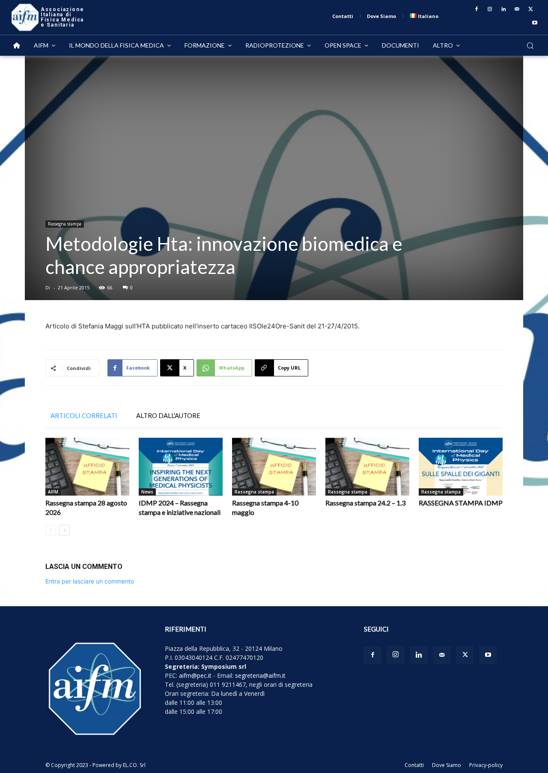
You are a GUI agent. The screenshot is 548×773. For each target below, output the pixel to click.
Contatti (414, 765)
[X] (530, 9)
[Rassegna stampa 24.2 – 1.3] (367, 467)
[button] (530, 45)
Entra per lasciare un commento (89, 581)
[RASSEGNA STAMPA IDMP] (461, 467)
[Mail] (517, 9)
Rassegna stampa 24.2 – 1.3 (365, 503)
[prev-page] (50, 530)
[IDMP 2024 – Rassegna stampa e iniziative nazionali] (181, 467)
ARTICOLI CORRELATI (84, 415)
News (147, 492)
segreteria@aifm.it (260, 675)
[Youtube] (534, 23)
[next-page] (64, 530)
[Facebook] (476, 9)
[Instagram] (490, 9)
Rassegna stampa (64, 224)
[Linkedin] (503, 9)
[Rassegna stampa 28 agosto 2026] (87, 467)
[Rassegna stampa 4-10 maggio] (274, 467)
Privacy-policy (486, 765)
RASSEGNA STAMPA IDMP (461, 503)
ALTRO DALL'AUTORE (168, 415)
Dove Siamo (446, 765)
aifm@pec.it (195, 675)
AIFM (53, 492)
